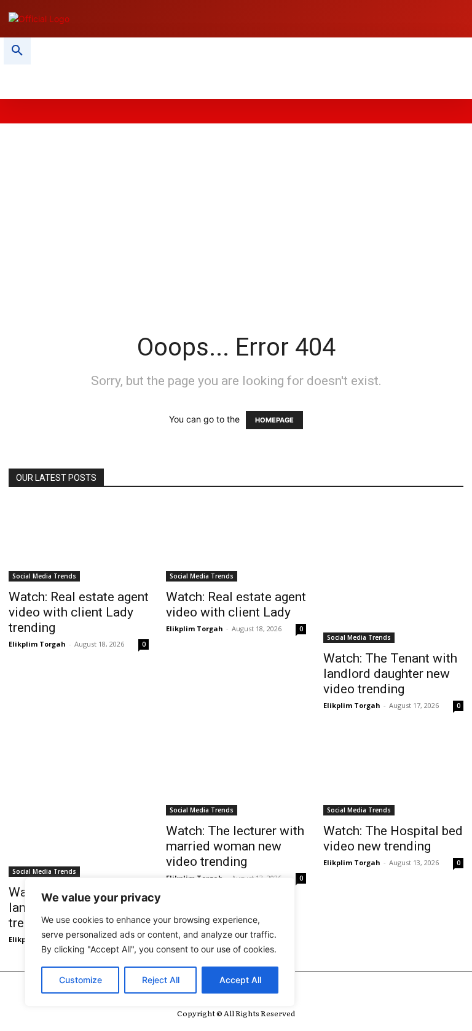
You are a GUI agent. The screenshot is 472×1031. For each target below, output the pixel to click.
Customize (80, 980)
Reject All (160, 980)
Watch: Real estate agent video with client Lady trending (79, 612)
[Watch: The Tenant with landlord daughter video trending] (79, 807)
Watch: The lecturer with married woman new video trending (235, 846)
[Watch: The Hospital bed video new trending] (393, 776)
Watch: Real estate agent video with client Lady (236, 604)
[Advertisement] (236, 209)
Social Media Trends (44, 576)
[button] (17, 50)
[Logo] (118, 18)
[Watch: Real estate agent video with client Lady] (236, 542)
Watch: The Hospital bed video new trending (393, 838)
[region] (160, 941)
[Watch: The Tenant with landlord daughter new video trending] (393, 573)
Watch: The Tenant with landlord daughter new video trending (390, 673)
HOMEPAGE (274, 420)
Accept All (240, 980)
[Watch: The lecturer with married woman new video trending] (236, 776)
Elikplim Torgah (37, 643)
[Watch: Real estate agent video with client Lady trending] (79, 542)
